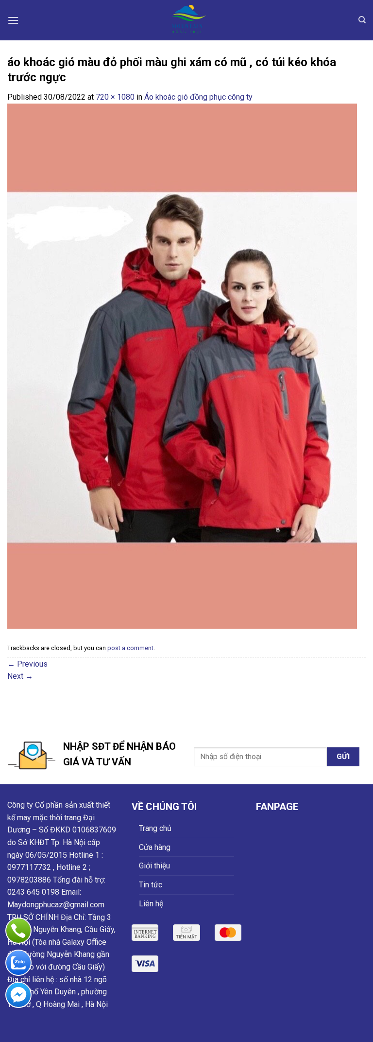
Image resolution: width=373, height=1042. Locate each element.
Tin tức (150, 884)
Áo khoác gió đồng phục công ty (198, 97)
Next (20, 676)
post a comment (130, 648)
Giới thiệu (154, 865)
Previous (27, 664)
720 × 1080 (115, 97)
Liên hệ (151, 903)
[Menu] (13, 20)
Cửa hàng (154, 847)
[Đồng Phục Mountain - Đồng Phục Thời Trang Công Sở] (186, 20)
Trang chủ (155, 828)
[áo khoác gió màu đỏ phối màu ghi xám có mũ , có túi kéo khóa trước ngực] (182, 365)
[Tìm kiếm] (362, 20)
